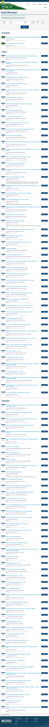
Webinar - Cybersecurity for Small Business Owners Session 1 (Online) (21, 419)
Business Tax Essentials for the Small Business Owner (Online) (19, 229)
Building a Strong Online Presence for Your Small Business (19, 193)
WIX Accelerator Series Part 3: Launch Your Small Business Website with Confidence (22, 63)
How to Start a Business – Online (13, 351)
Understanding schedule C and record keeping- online (18, 274)
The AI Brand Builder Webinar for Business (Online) (17, 199)
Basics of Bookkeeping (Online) (13, 588)
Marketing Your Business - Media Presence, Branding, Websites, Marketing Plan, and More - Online (22, 364)
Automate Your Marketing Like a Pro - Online (16, 498)
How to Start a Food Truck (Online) (13, 116)
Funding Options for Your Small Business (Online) (16, 77)
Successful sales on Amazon (12, 556)
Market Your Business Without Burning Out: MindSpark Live (19, 485)
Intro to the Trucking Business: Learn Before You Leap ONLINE (19, 666)
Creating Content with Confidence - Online (15, 214)
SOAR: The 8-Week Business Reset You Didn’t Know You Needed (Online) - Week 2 (22, 647)
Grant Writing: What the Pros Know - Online (15, 615)
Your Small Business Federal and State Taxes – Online (17, 694)
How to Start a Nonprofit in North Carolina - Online (17, 123)
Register (44, 37)
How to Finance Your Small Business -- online (16, 582)
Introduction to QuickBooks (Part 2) (14, 254)
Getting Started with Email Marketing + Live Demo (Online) (19, 511)
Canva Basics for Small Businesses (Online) (15, 634)
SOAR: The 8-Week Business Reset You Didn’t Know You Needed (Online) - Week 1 (22, 439)
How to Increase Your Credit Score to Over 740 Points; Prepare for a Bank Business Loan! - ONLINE (22, 687)
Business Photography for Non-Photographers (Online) (18, 654)
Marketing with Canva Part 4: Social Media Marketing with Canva (20, 129)
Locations (45, 7)
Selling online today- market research (14, 235)
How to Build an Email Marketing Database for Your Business (19, 103)
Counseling (39, 4)
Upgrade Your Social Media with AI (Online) (15, 177)
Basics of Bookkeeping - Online (13, 453)
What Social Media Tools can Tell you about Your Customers (19, 517)
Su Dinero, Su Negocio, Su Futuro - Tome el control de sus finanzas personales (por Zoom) (23, 170)
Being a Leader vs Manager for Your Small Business (17, 299)
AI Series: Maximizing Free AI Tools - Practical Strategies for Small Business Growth (23, 595)
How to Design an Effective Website (14, 135)
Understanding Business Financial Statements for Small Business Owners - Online (22, 331)
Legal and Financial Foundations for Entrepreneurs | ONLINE (19, 412)
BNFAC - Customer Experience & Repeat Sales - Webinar (18, 157)
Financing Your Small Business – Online (14, 357)
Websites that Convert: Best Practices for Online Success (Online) (20, 608)
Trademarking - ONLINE (11, 248)
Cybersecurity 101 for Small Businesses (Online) (16, 286)
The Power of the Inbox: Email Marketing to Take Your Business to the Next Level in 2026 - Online (22, 405)
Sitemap (16, 721)
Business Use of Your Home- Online (13, 536)
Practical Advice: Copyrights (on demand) (15, 43)
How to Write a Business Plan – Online (14, 371)
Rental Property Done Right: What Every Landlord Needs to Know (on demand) (23, 37)
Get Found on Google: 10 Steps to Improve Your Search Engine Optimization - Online (23, 90)
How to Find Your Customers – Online (14, 575)
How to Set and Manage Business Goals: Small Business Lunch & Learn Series (23, 504)
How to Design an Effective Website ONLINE (15, 163)
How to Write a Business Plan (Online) (14, 110)
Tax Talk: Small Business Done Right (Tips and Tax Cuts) (18, 392)
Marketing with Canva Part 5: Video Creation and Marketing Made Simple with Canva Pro (23, 432)
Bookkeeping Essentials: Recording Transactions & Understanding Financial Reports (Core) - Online (22, 378)
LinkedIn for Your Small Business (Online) (15, 220)
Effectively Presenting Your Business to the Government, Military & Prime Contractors (22, 186)
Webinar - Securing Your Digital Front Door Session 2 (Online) (19, 627)
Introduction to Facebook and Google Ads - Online (17, 640)
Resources (45, 4)
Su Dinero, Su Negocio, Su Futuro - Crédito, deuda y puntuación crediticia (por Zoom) (23, 707)
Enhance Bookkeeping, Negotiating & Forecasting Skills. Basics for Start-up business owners (22, 70)
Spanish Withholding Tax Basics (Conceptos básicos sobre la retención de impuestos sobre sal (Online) (22, 549)
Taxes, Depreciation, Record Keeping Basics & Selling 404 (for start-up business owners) (21, 385)
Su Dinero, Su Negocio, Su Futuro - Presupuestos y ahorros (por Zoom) (21, 465)
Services (28, 4)
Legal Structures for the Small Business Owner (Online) (18, 680)
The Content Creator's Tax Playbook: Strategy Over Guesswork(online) (21, 261)
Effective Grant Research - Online (13, 621)
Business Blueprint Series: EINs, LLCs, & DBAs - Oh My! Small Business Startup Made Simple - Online (23, 673)
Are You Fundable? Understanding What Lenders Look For (18, 530)
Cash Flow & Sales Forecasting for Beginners (16, 569)
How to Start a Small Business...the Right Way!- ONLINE (18, 324)
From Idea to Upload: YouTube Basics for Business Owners (18, 242)
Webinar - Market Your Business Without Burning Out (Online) (19, 492)
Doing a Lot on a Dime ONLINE (12, 446)
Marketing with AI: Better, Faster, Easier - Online (17, 267)
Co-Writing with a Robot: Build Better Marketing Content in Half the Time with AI (23, 142)
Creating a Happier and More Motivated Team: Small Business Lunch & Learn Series (23, 207)
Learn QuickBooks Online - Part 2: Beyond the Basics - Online (19, 305)
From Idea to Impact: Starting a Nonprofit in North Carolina (19, 312)
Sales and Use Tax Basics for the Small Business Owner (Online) (20, 280)
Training (34, 4)
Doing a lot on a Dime (10, 459)
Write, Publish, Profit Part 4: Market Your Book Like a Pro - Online (20, 338)
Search (24, 27)
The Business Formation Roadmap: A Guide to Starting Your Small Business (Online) (22, 150)
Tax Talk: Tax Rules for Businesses (13, 700)
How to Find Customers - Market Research (15, 660)
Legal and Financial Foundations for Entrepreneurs (17, 524)
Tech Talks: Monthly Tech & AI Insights (14, 97)
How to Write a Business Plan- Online (14, 318)
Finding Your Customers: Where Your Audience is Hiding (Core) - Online (21, 56)
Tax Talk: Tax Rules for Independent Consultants (16, 83)
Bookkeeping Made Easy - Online (13, 563)
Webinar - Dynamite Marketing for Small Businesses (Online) (19, 293)
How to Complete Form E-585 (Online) (14, 479)
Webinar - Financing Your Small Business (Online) (16, 543)
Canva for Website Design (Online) (13, 472)
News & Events (36, 718)
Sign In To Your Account (18, 718)
